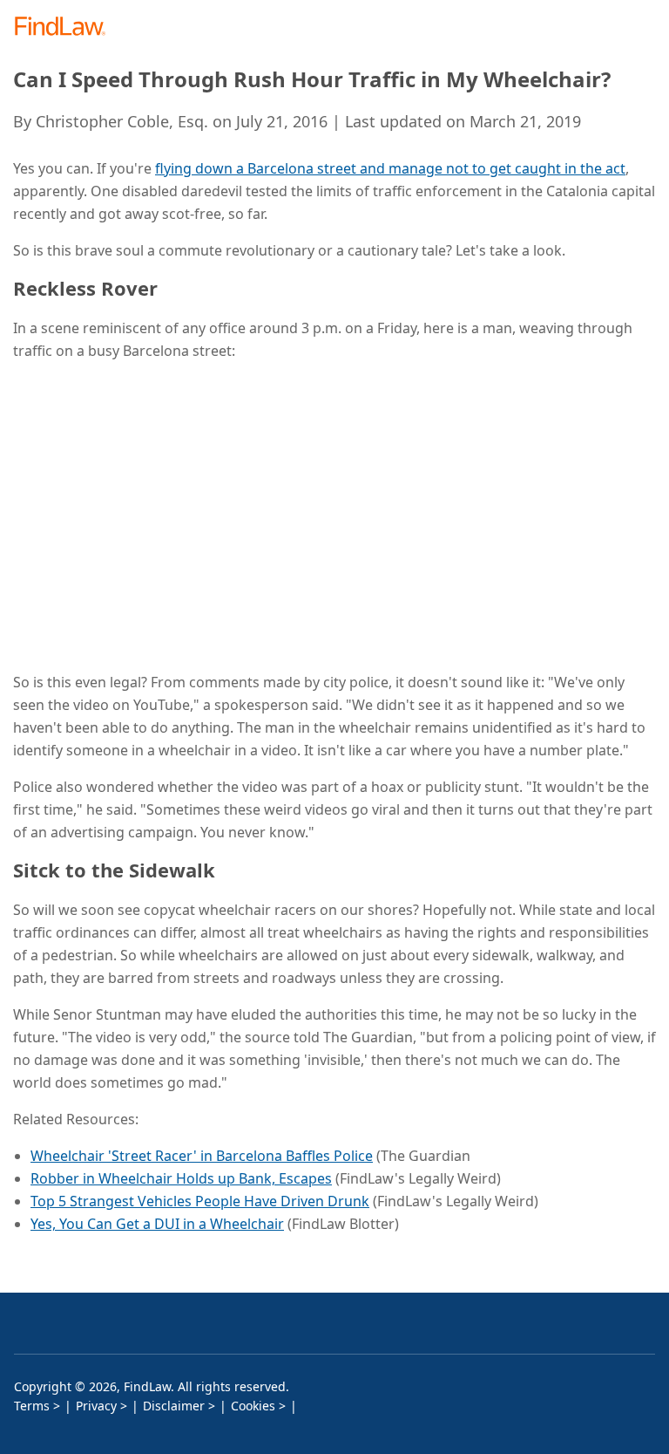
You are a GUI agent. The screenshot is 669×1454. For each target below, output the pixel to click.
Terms (32, 1405)
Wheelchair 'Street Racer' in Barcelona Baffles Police (201, 1155)
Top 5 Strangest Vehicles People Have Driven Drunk (199, 1201)
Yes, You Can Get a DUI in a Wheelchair (157, 1223)
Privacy (96, 1405)
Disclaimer (174, 1405)
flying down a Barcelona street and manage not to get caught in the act (390, 168)
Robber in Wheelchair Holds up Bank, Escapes (181, 1178)
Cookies (253, 1405)
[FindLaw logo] (66, 27)
